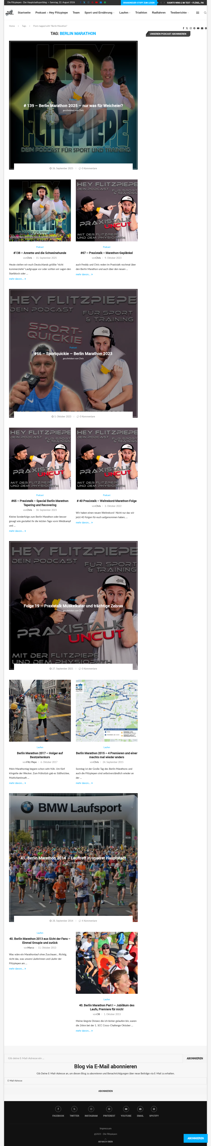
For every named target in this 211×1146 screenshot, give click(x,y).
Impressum (105, 1128)
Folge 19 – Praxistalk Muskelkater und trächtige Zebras (73, 605)
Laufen (123, 12)
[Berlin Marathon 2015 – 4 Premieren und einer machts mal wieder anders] (107, 711)
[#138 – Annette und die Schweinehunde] (40, 210)
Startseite (24, 12)
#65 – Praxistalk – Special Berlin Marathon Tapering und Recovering (39, 503)
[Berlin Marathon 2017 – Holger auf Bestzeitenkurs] (40, 711)
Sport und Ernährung (98, 12)
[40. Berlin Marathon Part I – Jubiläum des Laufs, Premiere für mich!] (107, 963)
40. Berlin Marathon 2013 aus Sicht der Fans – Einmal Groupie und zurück (39, 941)
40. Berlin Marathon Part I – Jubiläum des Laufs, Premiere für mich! (106, 1007)
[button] (161, 2)
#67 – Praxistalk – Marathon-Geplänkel (107, 253)
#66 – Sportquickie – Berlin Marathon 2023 (73, 353)
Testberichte (178, 12)
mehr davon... (16, 279)
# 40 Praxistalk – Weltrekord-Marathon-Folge (107, 501)
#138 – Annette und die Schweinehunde (40, 253)
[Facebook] (80, 2)
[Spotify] (105, 2)
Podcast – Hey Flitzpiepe (51, 12)
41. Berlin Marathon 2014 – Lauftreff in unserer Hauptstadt (73, 858)
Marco (31, 948)
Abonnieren (195, 1058)
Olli (81, 863)
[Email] (101, 2)
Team (76, 12)
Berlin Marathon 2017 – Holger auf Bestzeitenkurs (40, 755)
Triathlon (141, 12)
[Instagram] (88, 2)
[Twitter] (84, 2)
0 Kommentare (89, 168)
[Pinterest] (92, 2)
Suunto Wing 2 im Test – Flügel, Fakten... (188, 2)
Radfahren (159, 12)
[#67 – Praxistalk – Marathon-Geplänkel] (107, 210)
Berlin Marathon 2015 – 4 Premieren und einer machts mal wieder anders (106, 755)
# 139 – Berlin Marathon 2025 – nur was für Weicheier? (73, 105)
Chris (81, 110)
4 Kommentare (89, 921)
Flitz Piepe (31, 762)
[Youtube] (96, 2)
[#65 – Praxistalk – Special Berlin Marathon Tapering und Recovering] (40, 459)
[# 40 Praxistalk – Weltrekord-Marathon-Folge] (107, 459)
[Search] (205, 12)
